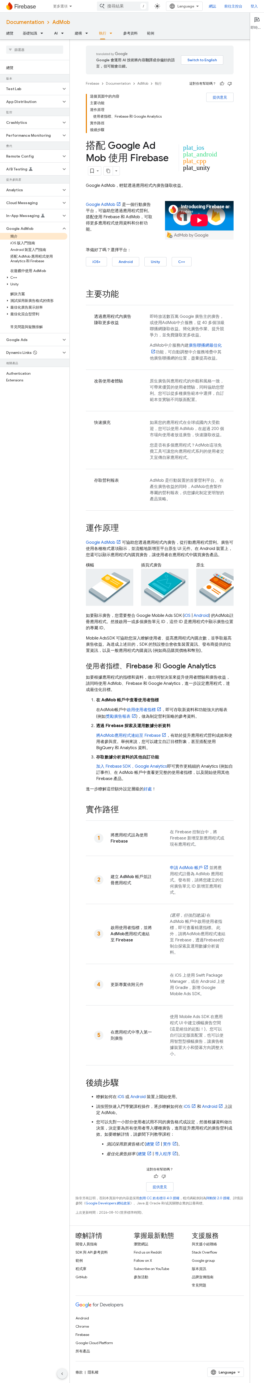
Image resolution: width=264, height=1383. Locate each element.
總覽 (9, 33)
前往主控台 (233, 6)
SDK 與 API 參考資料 (92, 1252)
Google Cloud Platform (94, 1343)
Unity (155, 261)
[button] (30, 88)
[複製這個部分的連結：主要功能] (124, 295)
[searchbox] (34, 50)
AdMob (61, 22)
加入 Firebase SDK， (131, 766)
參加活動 (141, 1277)
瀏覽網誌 (141, 1244)
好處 (148, 789)
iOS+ (96, 261)
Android (126, 261)
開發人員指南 (86, 1244)
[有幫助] (222, 83)
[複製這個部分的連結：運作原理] (124, 529)
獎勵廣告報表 (118, 716)
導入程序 (163, 1154)
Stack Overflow (204, 1252)
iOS (187, 615)
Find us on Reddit (148, 1252)
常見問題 (199, 1285)
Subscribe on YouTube (151, 1268)
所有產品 (83, 1351)
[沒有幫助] (230, 83)
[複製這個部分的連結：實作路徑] (124, 810)
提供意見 (220, 97)
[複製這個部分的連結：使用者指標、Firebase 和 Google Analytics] (221, 666)
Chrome (82, 1326)
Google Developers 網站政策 (108, 1203)
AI (56, 33)
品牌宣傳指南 (202, 1277)
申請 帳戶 (186, 867)
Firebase (92, 83)
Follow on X (143, 1260)
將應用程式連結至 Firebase (128, 735)
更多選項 (60, 6)
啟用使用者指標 (141, 709)
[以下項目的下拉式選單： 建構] (88, 33)
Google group (203, 1260)
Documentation (25, 22)
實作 (167, 1144)
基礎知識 (30, 33)
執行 (102, 33)
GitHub (81, 1277)
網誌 (212, 6)
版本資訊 (199, 1268)
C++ (181, 261)
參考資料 (130, 33)
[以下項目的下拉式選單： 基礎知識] (43, 33)
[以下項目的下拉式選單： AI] (64, 33)
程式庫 (81, 1268)
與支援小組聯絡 (204, 1244)
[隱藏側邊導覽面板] (62, 1374)
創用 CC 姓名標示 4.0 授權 (159, 1198)
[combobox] (122, 6)
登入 (254, 6)
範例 (150, 33)
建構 (78, 33)
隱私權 (93, 1372)
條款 (79, 1372)
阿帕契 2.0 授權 (218, 1198)
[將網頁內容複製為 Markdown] (108, 171)
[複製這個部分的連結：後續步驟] (124, 1083)
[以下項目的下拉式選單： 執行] (112, 33)
